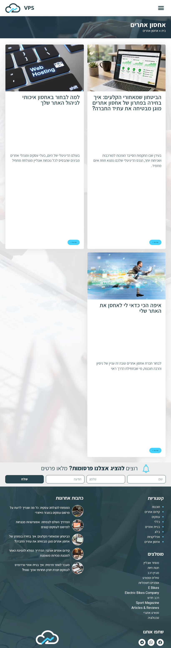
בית (163, 30)
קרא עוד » (155, 242)
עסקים (156, 517)
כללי (157, 522)
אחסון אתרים (152, 542)
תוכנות (156, 507)
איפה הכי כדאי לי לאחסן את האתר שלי (130, 308)
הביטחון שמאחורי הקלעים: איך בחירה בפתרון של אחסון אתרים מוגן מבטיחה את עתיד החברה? (126, 103)
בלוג (157, 532)
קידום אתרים (152, 512)
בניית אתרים (152, 527)
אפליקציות (153, 537)
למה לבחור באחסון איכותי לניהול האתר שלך (51, 100)
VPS (29, 8)
